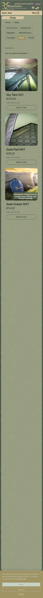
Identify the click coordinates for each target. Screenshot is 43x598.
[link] (37, 8)
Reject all (21, 589)
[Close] (40, 574)
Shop (10, 13)
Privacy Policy (21, 579)
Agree (21, 584)
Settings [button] (21, 594)
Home (4, 13)
